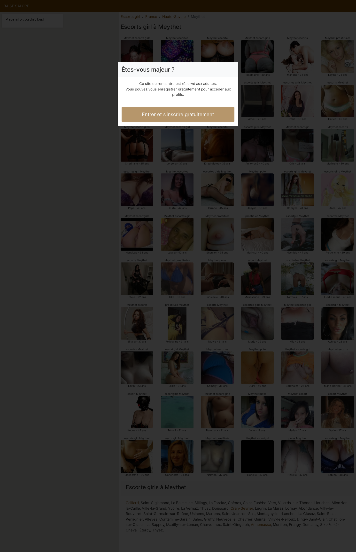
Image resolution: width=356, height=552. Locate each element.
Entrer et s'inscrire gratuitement (178, 114)
